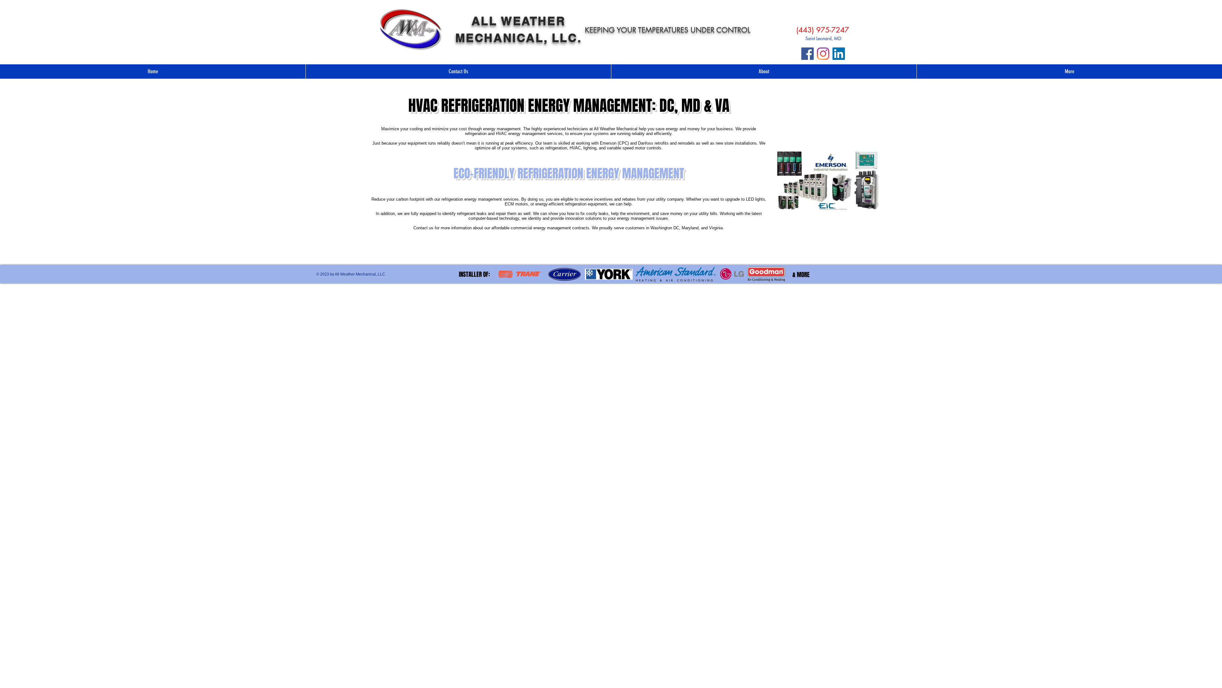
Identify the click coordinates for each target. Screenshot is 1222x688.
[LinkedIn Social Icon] (838, 53)
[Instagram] (823, 53)
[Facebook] (807, 53)
